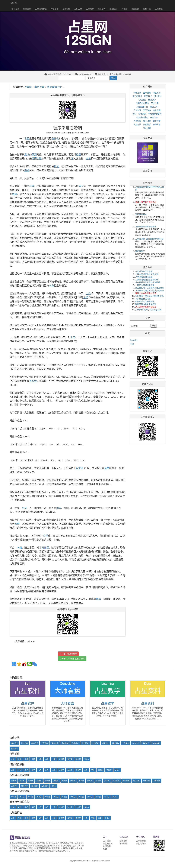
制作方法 (137, 92)
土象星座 (14, 786)
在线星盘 (95, 743)
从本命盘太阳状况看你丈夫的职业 (149, 290)
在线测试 (75, 743)
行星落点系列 (142, 117)
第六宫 (55, 796)
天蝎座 (72, 780)
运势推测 (27, 8)
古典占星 (78, 8)
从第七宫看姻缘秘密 (143, 276)
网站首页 (14, 743)
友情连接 (14, 748)
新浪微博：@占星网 (122, 74)
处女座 (55, 780)
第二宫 (22, 796)
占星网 (13, 3)
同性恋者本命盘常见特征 (145, 304)
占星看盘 (159, 8)
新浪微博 (123, 840)
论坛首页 (24, 743)
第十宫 (89, 796)
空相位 (109, 770)
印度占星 (54, 8)
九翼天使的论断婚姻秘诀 (145, 226)
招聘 (105, 848)
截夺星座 (136, 780)
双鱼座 (106, 780)
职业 (132, 343)
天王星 (61, 759)
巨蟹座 (39, 780)
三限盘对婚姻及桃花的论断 (146, 279)
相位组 (100, 770)
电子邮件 (123, 843)
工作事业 (125, 743)
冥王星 (78, 759)
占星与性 (137, 124)
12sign (93, 860)
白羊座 (13, 780)
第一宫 (13, 796)
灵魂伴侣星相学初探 (76, 658)
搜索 (113, 78)
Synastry (134, 340)
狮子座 (47, 780)
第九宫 (81, 796)
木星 (47, 759)
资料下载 (147, 8)
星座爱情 (135, 8)
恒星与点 (148, 96)
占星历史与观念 (142, 103)
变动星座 (34, 786)
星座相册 (65, 743)
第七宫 (64, 796)
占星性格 (154, 117)
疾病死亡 (146, 743)
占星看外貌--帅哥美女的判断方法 (149, 238)
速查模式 (55, 743)
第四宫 (39, 796)
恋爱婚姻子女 (54, 87)
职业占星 (157, 121)
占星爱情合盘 (41, 8)
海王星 (69, 759)
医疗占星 (155, 103)
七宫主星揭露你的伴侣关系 (146, 274)
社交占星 (147, 121)
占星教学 (90, 8)
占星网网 (29, 842)
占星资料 (147, 703)
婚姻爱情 (115, 743)
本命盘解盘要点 (154, 114)
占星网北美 (108, 843)
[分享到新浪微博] (24, 664)
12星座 (124, 8)
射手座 (81, 780)
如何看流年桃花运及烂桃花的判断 (149, 295)
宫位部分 (142, 99)
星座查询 (101, 8)
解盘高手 (156, 743)
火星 (40, 759)
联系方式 (34, 743)
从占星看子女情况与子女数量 (147, 282)
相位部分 (157, 96)
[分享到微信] (29, 664)
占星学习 (147, 170)
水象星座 (156, 780)
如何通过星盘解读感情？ (145, 301)
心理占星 (157, 124)
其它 (134, 114)
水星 (26, 759)
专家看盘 (147, 137)
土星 (53, 759)
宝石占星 (147, 128)
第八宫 (72, 796)
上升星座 (44, 786)
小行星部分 (137, 96)
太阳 (12, 759)
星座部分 (152, 99)
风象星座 (24, 786)
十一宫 (98, 796)
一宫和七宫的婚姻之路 (144, 285)
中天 (92, 770)
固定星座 (116, 780)
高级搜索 (101, 74)
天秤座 (64, 780)
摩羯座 (89, 780)
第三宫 (30, 796)
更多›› (86, 759)
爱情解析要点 (141, 214)
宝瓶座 (98, 780)
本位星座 (126, 780)
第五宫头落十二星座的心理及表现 (149, 287)
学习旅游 (147, 110)
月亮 (19, 759)
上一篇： (68, 653)
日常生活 (137, 110)
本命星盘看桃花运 (143, 298)
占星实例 (157, 110)
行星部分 (157, 92)
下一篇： (72, 658)
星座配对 (113, 8)
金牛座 (22, 780)
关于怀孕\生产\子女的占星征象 (148, 309)
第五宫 (47, 796)
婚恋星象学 (72, 653)
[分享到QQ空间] (19, 664)
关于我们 (107, 840)
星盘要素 (147, 92)
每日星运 (85, 743)
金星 (33, 759)
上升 (86, 770)
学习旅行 (135, 743)
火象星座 (146, 780)
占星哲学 (147, 124)
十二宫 (106, 796)
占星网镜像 (141, 843)
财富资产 (105, 743)
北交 (99, 818)
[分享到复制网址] (34, 664)
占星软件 (66, 8)
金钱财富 (142, 114)
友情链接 (107, 846)
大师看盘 (67, 703)
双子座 (30, 780)
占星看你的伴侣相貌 (143, 271)
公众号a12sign (84, 74)
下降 (92, 818)
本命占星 (15, 8)
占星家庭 (137, 121)
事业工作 (154, 106)
